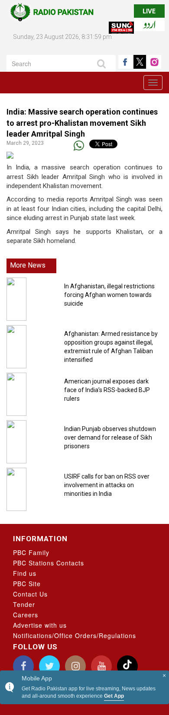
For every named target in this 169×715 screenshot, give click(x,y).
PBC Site (27, 583)
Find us (24, 573)
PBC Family (31, 552)
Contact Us (30, 594)
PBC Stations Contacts (48, 563)
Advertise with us (40, 625)
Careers (25, 614)
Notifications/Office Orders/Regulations (74, 635)
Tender (24, 604)
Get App (114, 696)
